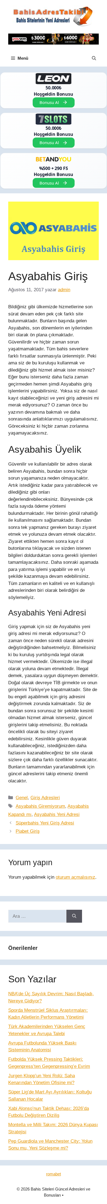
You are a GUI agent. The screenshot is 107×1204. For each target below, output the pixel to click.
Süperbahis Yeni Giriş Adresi (45, 823)
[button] (94, 58)
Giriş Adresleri (45, 797)
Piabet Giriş (28, 831)
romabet (53, 1174)
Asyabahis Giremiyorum (40, 806)
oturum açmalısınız (75, 877)
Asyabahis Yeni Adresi (57, 814)
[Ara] (74, 916)
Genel (22, 797)
